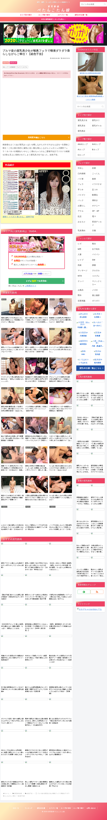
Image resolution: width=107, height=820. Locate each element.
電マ (94, 216)
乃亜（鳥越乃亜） (98, 346)
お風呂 (80, 290)
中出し (80, 168)
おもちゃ (81, 222)
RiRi (83, 354)
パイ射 (80, 179)
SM (93, 260)
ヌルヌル (96, 270)
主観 (94, 230)
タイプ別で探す (66, 808)
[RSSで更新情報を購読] (97, 592)
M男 (79, 249)
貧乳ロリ (96, 120)
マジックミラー (97, 283)
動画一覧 (16, 808)
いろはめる (83, 363)
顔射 (94, 168)
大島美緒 (83, 336)
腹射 (94, 179)
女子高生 (96, 249)
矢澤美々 (97, 317)
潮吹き (95, 200)
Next (105, 34)
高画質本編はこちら (36, 137)
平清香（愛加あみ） (83, 327)
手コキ (80, 189)
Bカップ (95, 149)
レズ (80, 244)
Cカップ (81, 155)
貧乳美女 (81, 125)
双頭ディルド (97, 223)
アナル (80, 211)
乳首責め (81, 230)
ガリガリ (96, 301)
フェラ (18, 67)
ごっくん (96, 173)
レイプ (80, 260)
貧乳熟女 (81, 131)
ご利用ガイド (30, 286)
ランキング (28, 808)
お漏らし (81, 206)
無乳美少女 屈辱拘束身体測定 (90, 73)
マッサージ (82, 270)
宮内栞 (97, 354)
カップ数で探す (78, 808)
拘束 (80, 265)
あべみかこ (97, 325)
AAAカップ (83, 144)
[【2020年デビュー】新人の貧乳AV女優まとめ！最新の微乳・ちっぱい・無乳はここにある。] (28, 34)
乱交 (80, 216)
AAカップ (96, 144)
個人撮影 (96, 295)
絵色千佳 (5, 62)
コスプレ (24, 67)
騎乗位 (95, 195)
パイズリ (81, 195)
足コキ (95, 189)
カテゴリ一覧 (53, 808)
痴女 (94, 244)
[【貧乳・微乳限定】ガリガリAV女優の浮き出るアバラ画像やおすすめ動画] (78, 34)
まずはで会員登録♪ (36, 281)
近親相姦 (81, 301)
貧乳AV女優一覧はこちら (90, 368)
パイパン (96, 254)
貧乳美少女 (13, 62)
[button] (105, 4)
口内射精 (12, 67)
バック (80, 200)
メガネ (95, 290)
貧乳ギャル (97, 125)
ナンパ (80, 281)
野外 (80, 295)
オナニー (96, 206)
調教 (94, 265)
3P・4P (95, 211)
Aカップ (5, 67)
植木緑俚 (97, 363)
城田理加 (83, 344)
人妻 (80, 254)
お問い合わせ (91, 808)
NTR (80, 276)
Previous (2, 34)
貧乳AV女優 (41, 808)
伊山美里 (83, 317)
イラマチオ (97, 184)
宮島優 (97, 336)
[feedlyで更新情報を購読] (84, 592)
